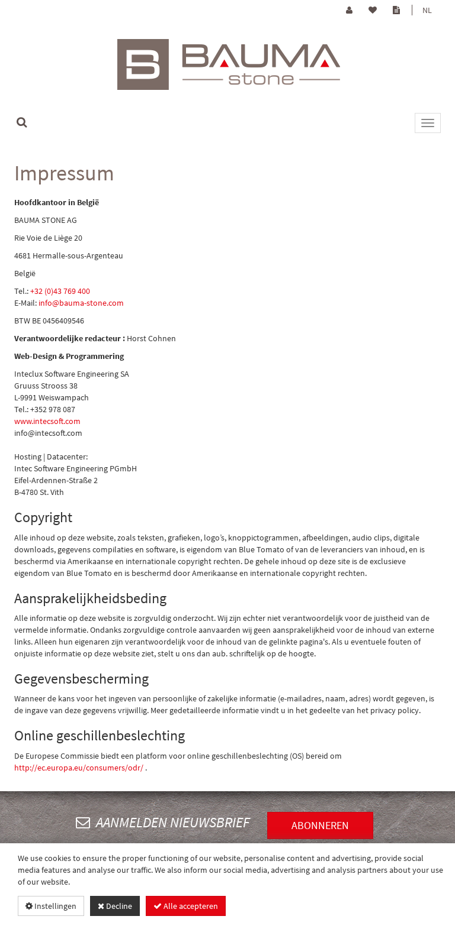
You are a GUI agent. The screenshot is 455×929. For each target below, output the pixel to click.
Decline (118, 906)
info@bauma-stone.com (81, 302)
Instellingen (54, 906)
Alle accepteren (190, 906)
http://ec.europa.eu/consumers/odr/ (78, 767)
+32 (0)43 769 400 (60, 291)
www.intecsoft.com (47, 421)
